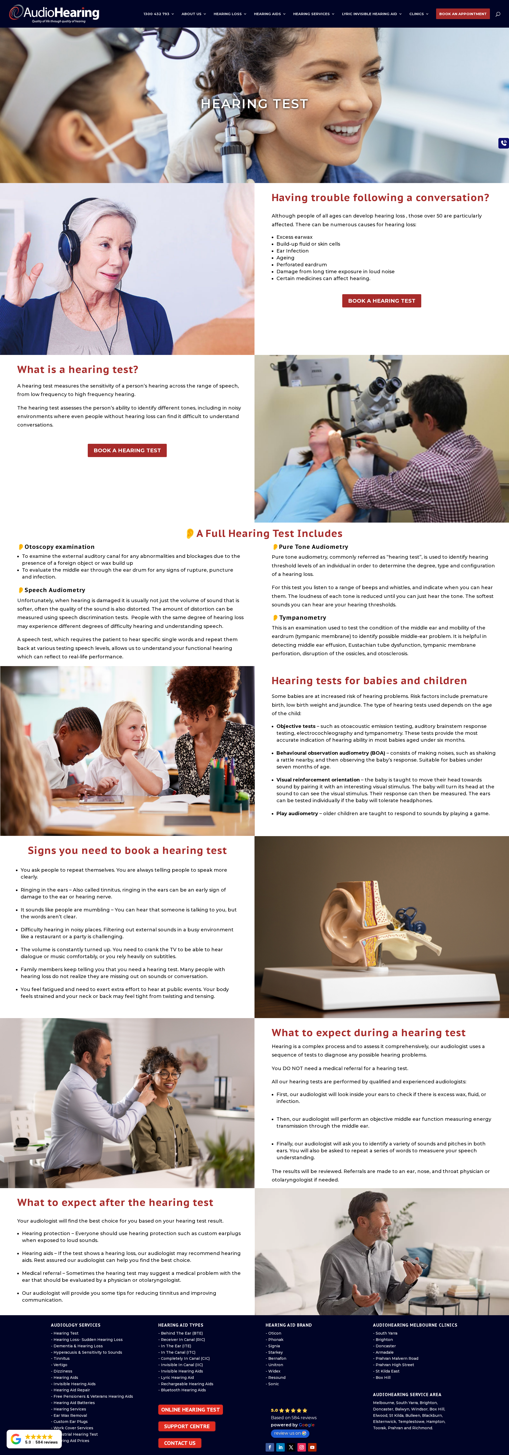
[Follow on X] (291, 1447)
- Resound (276, 1377)
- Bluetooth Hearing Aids (182, 1390)
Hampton (435, 1421)
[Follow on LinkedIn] (280, 1447)
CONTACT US (180, 1443)
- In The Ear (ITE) (174, 1346)
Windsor (419, 1409)
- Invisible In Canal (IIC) (180, 1364)
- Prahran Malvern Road (395, 1358)
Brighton (428, 1402)
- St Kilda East (386, 1371)
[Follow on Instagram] (301, 1447)
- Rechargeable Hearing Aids (185, 1384)
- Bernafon (276, 1358)
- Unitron (274, 1364)
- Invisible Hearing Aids (73, 1384)
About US (191, 14)
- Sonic (272, 1384)
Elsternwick (384, 1421)
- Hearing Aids (64, 1377)
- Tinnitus (60, 1358)
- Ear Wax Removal (69, 1415)
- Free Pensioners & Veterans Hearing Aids (92, 1396)
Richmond (422, 1428)
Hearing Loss (228, 14)
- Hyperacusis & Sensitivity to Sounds (86, 1352)
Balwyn (402, 1409)
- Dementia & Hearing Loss (77, 1346)
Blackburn (432, 1415)
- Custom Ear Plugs (69, 1421)
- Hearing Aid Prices (70, 1440)
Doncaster (383, 1409)
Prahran (395, 1428)
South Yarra (407, 1402)
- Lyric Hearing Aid (176, 1377)
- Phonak (274, 1339)
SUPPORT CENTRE (187, 1426)
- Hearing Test (64, 1333)
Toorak (379, 1428)
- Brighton (383, 1339)
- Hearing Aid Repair (70, 1390)
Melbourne (383, 1402)
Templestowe (411, 1421)
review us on (287, 1433)
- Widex (273, 1371)
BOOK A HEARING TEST (381, 301)
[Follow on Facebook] (270, 1447)
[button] (309, 1423)
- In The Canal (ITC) (176, 1352)
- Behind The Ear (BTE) (180, 1333)
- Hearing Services (68, 1409)
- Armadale (383, 1352)
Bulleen (412, 1415)
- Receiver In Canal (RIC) (181, 1339)
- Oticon (273, 1333)
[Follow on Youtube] (312, 1447)
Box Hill (436, 1409)
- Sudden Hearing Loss (101, 1339)
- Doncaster (384, 1346)
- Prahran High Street (393, 1364)
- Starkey (274, 1352)
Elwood (380, 1415)
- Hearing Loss (65, 1339)
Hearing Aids (267, 14)
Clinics (416, 14)
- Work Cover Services (72, 1428)
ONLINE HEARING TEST (190, 1409)
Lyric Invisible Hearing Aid (369, 14)
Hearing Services (311, 14)
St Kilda (396, 1415)
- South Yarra (385, 1333)
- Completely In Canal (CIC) (184, 1358)
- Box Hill (381, 1377)
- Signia (273, 1346)
